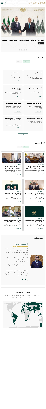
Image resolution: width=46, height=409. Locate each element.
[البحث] (5, 3)
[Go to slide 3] (23, 50)
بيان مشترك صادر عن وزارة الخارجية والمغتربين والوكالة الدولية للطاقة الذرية (34, 221)
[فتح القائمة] (2, 3)
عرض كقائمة (9, 325)
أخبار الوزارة (26, 147)
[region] (23, 29)
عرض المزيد (39, 81)
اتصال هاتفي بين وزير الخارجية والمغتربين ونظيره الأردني (13, 194)
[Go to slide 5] (19, 50)
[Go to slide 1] (26, 50)
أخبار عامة (20, 147)
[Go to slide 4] (21, 50)
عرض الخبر (40, 43)
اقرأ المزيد (41, 174)
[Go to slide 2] (24, 50)
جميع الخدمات (24, 134)
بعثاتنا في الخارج (26, 61)
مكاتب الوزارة (19, 61)
